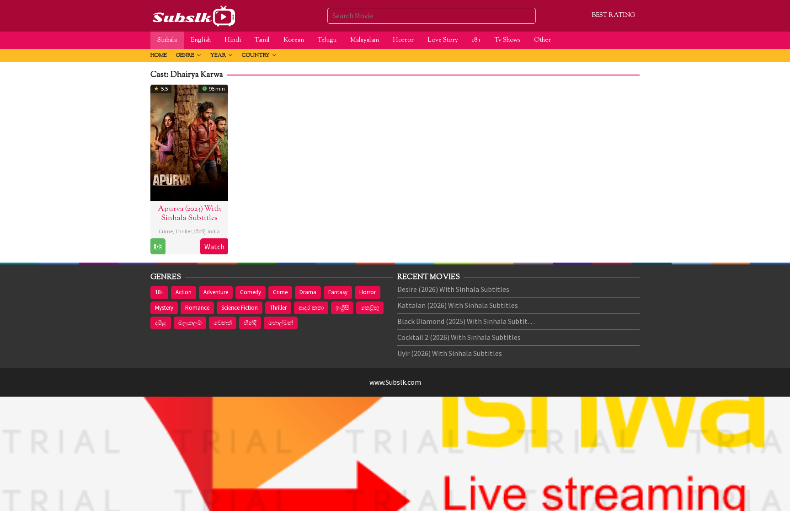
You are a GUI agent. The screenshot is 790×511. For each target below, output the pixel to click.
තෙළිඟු (370, 308)
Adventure (215, 292)
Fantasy (337, 292)
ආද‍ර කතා (311, 308)
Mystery (164, 308)
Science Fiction (239, 308)
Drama (307, 292)
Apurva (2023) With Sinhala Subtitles (189, 214)
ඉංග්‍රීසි (342, 308)
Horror (367, 292)
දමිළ (160, 323)
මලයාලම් (190, 323)
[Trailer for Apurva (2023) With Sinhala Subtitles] (157, 246)
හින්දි (199, 231)
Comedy (250, 292)
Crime (166, 231)
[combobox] (431, 15)
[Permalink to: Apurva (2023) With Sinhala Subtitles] (189, 141)
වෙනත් (223, 323)
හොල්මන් (280, 323)
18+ (159, 292)
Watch (214, 246)
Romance (197, 308)
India (214, 231)
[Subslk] (193, 14)
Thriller (183, 231)
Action (184, 292)
